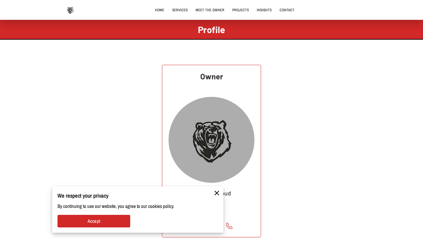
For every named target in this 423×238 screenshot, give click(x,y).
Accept (94, 221)
